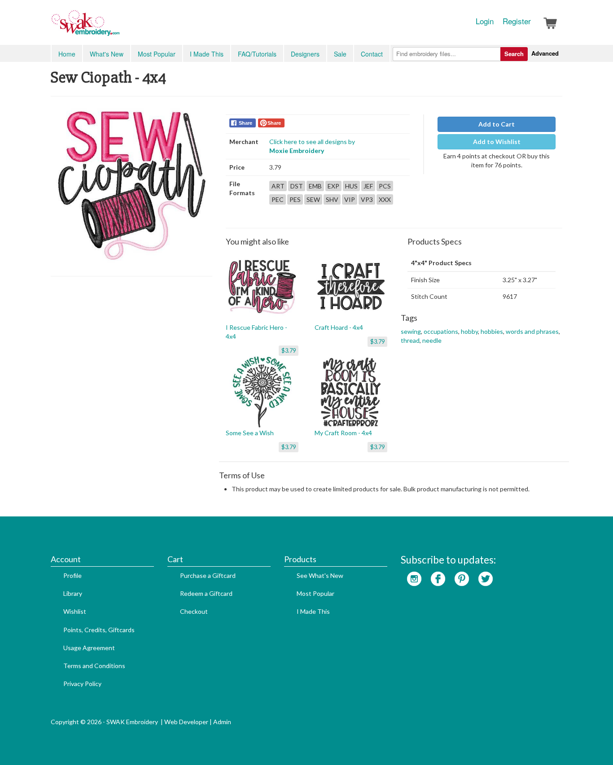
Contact (372, 53)
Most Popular (156, 53)
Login (485, 21)
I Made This (206, 53)
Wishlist (74, 611)
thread (410, 340)
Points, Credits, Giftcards (99, 630)
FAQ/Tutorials (257, 53)
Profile (72, 575)
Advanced (545, 53)
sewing (411, 331)
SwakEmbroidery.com (118, 27)
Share (245, 123)
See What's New (320, 575)
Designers (305, 53)
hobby (469, 331)
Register (517, 21)
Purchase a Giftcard (208, 575)
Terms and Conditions (94, 665)
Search (514, 53)
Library (72, 593)
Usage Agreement (89, 647)
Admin (222, 722)
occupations (441, 331)
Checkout (194, 611)
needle (432, 340)
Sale (340, 53)
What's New (106, 53)
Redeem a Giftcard (206, 593)
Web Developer (186, 722)
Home (66, 53)
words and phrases (532, 331)
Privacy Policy (82, 683)
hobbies (492, 331)
